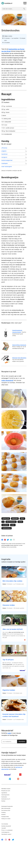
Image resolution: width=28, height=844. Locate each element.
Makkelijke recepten (5, 788)
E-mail (11, 540)
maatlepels (4, 163)
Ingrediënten (4, 792)
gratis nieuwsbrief (7, 380)
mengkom (4, 157)
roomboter (5, 525)
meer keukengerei (6, 166)
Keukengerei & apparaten (7, 806)
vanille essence (7, 528)
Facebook (2, 540)
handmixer (4, 154)
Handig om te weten (5, 818)
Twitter (8, 540)
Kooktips (3, 801)
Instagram (6, 839)
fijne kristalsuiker (11, 521)
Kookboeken (4, 796)
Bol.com (7, 774)
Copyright (3, 828)
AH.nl (10, 779)
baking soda (6, 518)
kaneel (20, 521)
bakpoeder (15, 518)
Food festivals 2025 (5, 810)
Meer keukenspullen (5, 808)
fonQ (18, 779)
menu (25, 4)
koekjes (10, 36)
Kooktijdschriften (5, 816)
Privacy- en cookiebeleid (6, 830)
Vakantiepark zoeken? (6, 834)
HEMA (20, 774)
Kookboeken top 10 (5, 798)
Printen (14, 540)
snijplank (3, 151)
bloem (22, 518)
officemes (4, 148)
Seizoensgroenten (5, 794)
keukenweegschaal (6, 160)
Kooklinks (3, 814)
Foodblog (3, 812)
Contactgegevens (5, 832)
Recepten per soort (5, 790)
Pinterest (5, 540)
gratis (9, 733)
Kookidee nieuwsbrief (6, 826)
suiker (12, 525)
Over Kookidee (4, 823)
